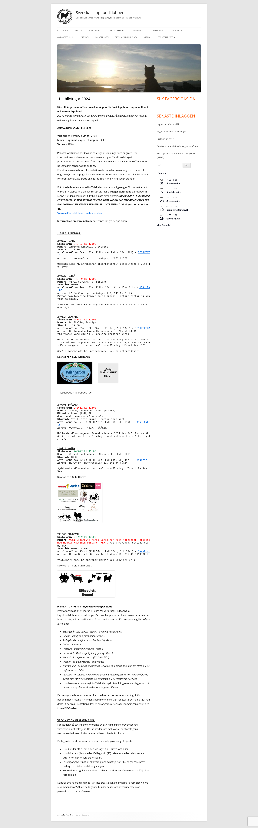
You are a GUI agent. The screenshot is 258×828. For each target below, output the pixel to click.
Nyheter (78, 30)
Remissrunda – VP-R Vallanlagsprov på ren (177, 146)
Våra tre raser (102, 37)
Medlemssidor (95, 30)
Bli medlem (177, 30)
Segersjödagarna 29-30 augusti (172, 131)
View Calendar (164, 225)
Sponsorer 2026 (165, 37)
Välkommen (62, 30)
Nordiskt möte (173, 192)
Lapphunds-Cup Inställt (168, 124)
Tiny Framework (73, 815)
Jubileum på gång (165, 138)
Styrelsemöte (173, 183)
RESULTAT (142, 328)
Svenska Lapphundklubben (100, 12)
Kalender (84, 37)
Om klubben (157, 30)
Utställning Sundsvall (177, 209)
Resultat (141, 460)
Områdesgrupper (65, 37)
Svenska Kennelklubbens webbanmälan (79, 213)
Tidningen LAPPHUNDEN (126, 37)
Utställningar (116, 30)
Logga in (85, 815)
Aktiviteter (138, 30)
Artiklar (148, 37)
